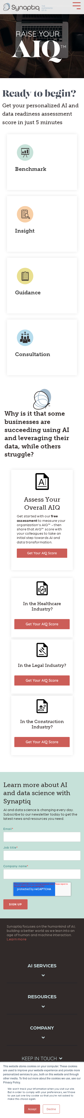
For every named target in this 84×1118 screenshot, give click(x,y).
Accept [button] (32, 1109)
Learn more (16, 939)
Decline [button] (51, 1109)
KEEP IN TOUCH (39, 1059)
